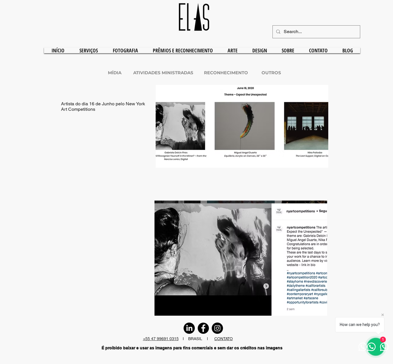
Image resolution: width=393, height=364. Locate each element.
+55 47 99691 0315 (161, 338)
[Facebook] (203, 328)
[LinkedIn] (189, 328)
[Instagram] (217, 328)
